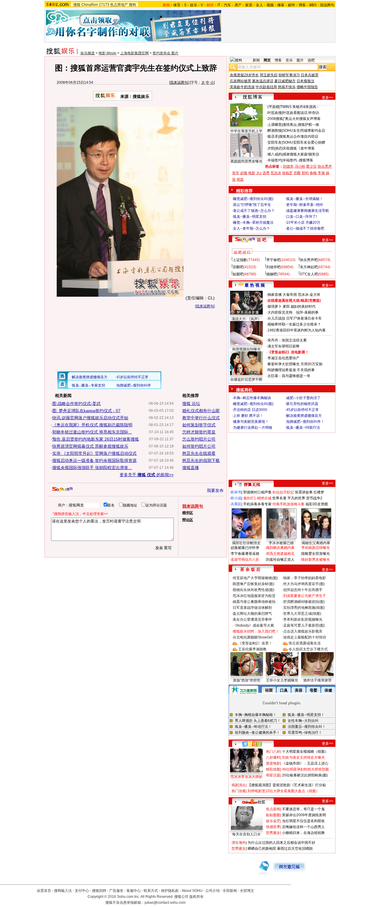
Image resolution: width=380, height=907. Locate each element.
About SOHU (192, 891)
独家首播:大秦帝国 (282, 295)
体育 (176, 5)
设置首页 (44, 891)
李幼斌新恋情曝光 (315, 548)
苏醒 (297, 173)
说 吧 (261, 239)
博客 (302, 5)
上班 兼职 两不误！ (248, 416)
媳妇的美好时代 (303, 306)
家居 (248, 5)
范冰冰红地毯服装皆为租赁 (254, 596)
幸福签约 (274, 160)
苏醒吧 (238, 267)
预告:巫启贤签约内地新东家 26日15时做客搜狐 (95, 439)
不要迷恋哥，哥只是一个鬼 (303, 809)
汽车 (227, 5)
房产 (238, 5)
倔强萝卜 (274, 306)
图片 (300, 60)
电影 (251, 173)
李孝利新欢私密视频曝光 (302, 619)
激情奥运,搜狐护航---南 (301, 125)
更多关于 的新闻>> (147, 474)
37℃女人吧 (309, 274)
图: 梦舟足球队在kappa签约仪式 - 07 (86, 410)
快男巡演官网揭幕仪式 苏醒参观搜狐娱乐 (90, 446)
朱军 (235, 173)
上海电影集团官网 (134, 53)
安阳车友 (274, 142)
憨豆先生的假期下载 (201, 460)
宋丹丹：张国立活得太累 (287, 340)
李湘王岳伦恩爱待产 (283, 358)
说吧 (311, 60)
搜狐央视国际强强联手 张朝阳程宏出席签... (92, 467)
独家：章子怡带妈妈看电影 (304, 578)
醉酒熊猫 (274, 130)
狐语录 (272, 136)
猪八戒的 (274, 154)
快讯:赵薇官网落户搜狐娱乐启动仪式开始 (90, 417)
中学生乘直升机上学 (246, 131)
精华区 (187, 513)
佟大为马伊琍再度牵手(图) (304, 584)
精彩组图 (273, 769)
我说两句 (327, 5)
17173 (104, 5)
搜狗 (132, 5)
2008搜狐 (275, 119)
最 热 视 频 (255, 285)
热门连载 (239, 791)
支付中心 (82, 891)
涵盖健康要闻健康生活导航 (307, 211)
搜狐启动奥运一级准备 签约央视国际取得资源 (94, 460)
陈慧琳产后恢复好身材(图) (253, 584)
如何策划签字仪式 (199, 424)
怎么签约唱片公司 (199, 439)
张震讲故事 (304, 492)
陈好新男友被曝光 (315, 559)
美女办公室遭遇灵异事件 (252, 619)
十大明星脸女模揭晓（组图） (305, 751)
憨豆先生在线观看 (199, 453)
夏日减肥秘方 (285, 81)
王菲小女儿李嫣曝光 (282, 680)
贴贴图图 (273, 815)
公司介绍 (212, 891)
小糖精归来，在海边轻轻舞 (303, 833)
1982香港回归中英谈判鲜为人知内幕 (296, 330)
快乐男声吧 (309, 260)
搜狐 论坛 (191, 403)
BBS (312, 5)
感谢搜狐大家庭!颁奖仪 (301, 154)
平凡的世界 (296, 498)
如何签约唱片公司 (199, 446)
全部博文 (247, 891)
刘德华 (288, 166)
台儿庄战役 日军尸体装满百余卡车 (294, 318)
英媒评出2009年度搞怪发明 (304, 815)
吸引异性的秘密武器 (302, 404)
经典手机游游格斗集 (289, 504)
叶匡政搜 (274, 113)
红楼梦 (319, 492)
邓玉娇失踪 (269, 75)
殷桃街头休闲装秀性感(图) (253, 590)
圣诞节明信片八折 (245, 559)
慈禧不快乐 (287, 87)
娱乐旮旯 (273, 821)
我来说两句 (179, 82)
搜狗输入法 (63, 891)
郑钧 (305, 173)
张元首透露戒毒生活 (305, 643)
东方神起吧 (309, 267)
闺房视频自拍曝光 (246, 349)
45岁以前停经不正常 (302, 410)
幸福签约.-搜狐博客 (298, 160)
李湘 (321, 173)
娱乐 (193, 5)
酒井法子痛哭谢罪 (317, 680)
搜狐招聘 (99, 891)
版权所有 (196, 897)
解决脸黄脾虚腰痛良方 (304, 416)
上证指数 (240, 260)
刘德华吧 (273, 267)
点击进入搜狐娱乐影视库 (302, 631)
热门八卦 (273, 751)
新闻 (256, 60)
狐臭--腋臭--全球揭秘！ (304, 199)
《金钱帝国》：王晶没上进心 (305, 763)
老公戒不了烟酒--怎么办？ (254, 211)
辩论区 (187, 520)
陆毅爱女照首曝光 (315, 554)
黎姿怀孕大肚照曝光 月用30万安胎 (294, 364)
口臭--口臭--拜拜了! (301, 217)
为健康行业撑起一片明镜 (252, 427)
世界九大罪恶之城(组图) (302, 613)
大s (259, 173)
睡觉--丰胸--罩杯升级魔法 (253, 222)
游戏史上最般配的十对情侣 (304, 637)
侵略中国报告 (307, 87)
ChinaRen (89, 5)
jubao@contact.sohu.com (165, 902)
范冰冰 (275, 173)
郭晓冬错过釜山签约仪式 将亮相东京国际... (92, 432)
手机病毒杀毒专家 (257, 504)
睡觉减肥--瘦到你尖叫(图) (253, 199)
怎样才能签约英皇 (199, 432)
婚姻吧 (271, 274)
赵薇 (243, 173)
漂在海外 (239, 843)
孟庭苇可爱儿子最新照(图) (304, 625)
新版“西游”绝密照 (246, 680)
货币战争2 (314, 498)
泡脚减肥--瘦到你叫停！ (305, 422)
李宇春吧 (273, 260)
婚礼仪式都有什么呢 (201, 410)
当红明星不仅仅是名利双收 (303, 821)
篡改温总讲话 (262, 81)
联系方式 (151, 891)
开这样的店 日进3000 (250, 410)
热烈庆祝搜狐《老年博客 (295, 148)
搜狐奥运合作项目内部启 (298, 136)
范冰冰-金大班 (309, 295)
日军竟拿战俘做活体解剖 (252, 608)
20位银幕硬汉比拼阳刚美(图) (305, 775)
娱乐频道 (87, 53)
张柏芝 (287, 173)
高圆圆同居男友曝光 (246, 161)
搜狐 (76, 5)
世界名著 (279, 498)
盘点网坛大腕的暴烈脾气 (252, 613)
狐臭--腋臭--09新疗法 (303, 427)
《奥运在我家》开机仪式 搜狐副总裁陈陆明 (92, 424)
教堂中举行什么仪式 (201, 417)
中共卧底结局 (266, 87)
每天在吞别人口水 (246, 834)
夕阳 (271, 148)
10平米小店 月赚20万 (303, 222)
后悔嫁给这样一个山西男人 (303, 827)
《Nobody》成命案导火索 (253, 625)
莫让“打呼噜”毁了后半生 (252, 205)
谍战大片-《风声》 (246, 319)
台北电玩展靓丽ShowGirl (253, 637)
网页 (267, 60)
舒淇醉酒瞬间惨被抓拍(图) (304, 602)
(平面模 (273, 107)
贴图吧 (238, 274)
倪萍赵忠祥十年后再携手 (302, 590)
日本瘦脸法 (305, 81)
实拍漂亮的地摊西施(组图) (304, 608)
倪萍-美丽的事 (307, 312)
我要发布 (215, 490)
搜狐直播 (190, 467)
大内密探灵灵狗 (279, 312)
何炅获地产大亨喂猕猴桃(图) (255, 578)
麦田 (286, 306)
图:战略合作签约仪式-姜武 (76, 403)
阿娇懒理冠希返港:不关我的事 (291, 370)
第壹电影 (273, 763)
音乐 (289, 60)
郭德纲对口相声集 (257, 492)
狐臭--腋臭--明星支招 (249, 217)
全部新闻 (230, 891)
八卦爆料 (273, 757)
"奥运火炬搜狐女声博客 (302, 119)
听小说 (236, 498)
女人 (259, 5)
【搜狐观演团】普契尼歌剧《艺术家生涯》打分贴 (287, 785)
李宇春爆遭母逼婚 (245, 554)
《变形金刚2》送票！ (255, 643)
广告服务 (116, 891)
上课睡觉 (274, 125)
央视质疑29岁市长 (244, 75)
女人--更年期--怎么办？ (251, 228)
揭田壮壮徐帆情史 (246, 543)
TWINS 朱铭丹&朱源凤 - (299, 107)
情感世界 (273, 827)
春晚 (313, 173)
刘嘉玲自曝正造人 (280, 559)
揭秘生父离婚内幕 (316, 543)
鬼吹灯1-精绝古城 (257, 498)
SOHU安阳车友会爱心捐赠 (304, 142)
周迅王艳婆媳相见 (280, 554)
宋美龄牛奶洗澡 (242, 87)
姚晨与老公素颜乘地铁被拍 (254, 602)
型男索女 (273, 833)
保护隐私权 (170, 891)
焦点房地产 (119, 5)
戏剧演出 (239, 785)
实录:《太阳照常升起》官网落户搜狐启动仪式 (94, 453)
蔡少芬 (311, 166)
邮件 (291, 5)
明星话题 (273, 775)
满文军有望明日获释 (283, 346)
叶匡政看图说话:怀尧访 (301, 113)
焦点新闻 (273, 809)
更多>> (327, 98)
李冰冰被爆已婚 (281, 543)
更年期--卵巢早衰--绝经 (304, 205)
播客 (280, 5)
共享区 (236, 504)
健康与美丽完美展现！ (251, 422)
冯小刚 (299, 166)
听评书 (236, 492)
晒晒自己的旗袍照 (262, 848)
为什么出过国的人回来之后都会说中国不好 (281, 843)
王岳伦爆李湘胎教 (252, 649)
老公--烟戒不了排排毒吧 (305, 228)
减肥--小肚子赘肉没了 (303, 398)
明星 (240, 179)
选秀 (266, 173)
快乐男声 (325, 166)
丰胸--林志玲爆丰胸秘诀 (252, 398)
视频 (270, 5)
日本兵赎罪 (310, 75)
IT (218, 5)
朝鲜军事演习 (289, 75)
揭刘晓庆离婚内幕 (280, 548)
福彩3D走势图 (316, 504)
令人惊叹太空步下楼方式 (308, 649)
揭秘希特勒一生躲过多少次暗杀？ (294, 324)
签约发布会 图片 (165, 53)
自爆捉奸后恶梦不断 (246, 379)
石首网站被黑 (240, 81)
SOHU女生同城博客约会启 (304, 130)
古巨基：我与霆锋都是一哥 (288, 376)
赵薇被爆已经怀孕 (245, 548)
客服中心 (133, 891)
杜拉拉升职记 (283, 492)
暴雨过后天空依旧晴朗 (295, 848)
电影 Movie (107, 53)
